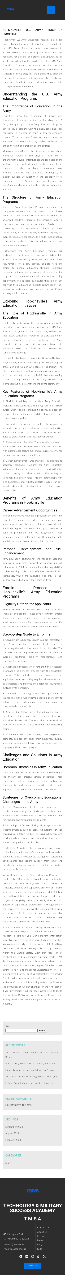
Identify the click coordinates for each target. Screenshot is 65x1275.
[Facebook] (21, 1256)
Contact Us (46, 991)
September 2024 (14, 1127)
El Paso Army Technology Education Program (29, 1083)
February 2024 (13, 1140)
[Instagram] (32, 1256)
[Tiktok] (38, 1256)
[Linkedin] (26, 1256)
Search (9, 1026)
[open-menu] (51, 10)
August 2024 (12, 1133)
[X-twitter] (44, 1256)
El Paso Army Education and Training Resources (30, 1063)
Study (8, 1163)
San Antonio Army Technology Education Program (31, 1076)
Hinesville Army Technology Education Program (30, 1070)
